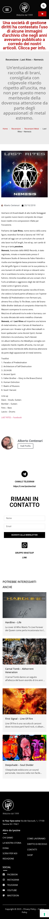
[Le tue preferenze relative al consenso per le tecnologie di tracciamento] (44, 914)
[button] (7, 10)
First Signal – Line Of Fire (19, 718)
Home (5, 129)
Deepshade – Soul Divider (19, 765)
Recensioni (16, 129)
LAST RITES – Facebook (11, 417)
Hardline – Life (13, 622)
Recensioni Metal (31, 129)
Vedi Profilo (25, 446)
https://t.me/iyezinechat (24, 486)
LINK (24, 557)
